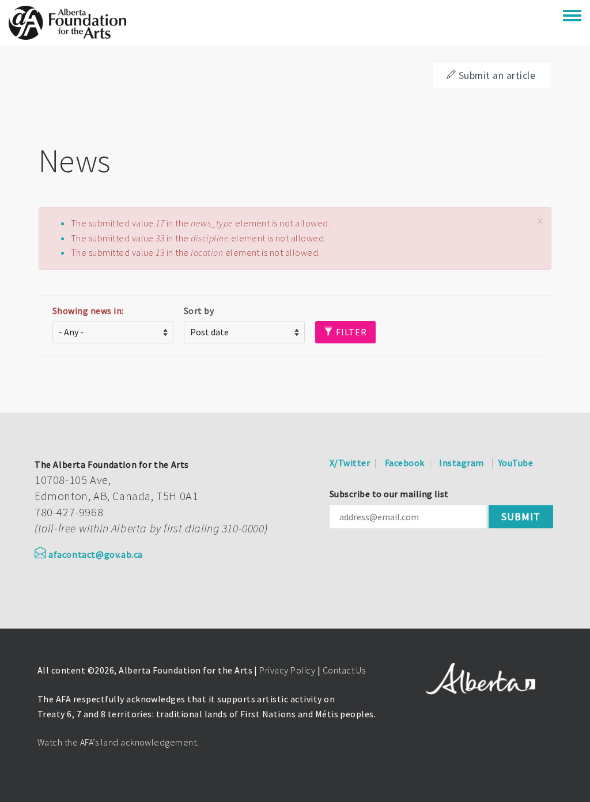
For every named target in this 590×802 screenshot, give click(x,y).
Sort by (199, 310)
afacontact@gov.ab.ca (95, 554)
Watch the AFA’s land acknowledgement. (118, 742)
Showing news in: (88, 310)
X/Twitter (350, 462)
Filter (350, 332)
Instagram (461, 462)
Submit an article (497, 75)
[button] (540, 221)
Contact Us (344, 670)
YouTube (515, 462)
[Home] (67, 23)
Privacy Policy (287, 670)
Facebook (405, 462)
